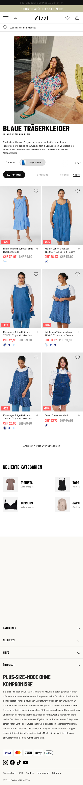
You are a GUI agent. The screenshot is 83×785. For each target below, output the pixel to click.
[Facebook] (12, 762)
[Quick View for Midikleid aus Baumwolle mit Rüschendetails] (37, 248)
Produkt (64, 174)
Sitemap (56, 772)
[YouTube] (25, 762)
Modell (76, 174)
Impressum (43, 772)
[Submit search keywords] (5, 27)
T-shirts (26, 484)
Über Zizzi (8, 665)
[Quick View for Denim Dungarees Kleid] (79, 415)
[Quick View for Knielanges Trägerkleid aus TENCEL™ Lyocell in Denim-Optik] (37, 332)
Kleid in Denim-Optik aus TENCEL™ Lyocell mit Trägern (60, 250)
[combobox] (41, 27)
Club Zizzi (9, 640)
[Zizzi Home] (41, 17)
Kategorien (9, 628)
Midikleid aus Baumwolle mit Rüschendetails (18, 250)
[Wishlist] (36, 191)
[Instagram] (5, 762)
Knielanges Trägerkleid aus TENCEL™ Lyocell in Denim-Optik (17, 333)
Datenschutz (9, 772)
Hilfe (6, 652)
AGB (21, 772)
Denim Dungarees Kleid (56, 415)
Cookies (30, 772)
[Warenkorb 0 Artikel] (77, 18)
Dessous (26, 504)
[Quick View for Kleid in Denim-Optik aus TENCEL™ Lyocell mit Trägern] (79, 248)
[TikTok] (18, 762)
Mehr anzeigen (10, 152)
